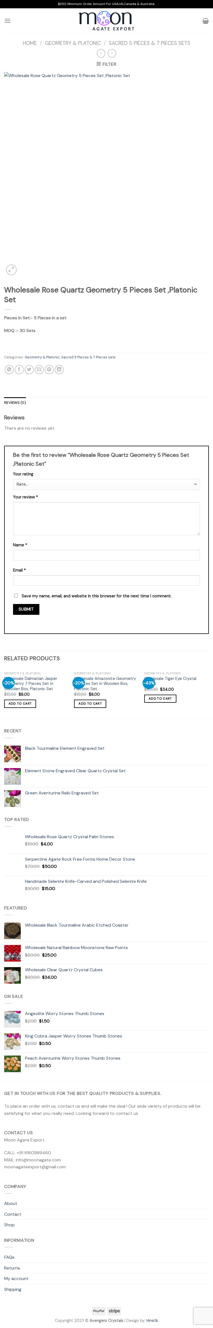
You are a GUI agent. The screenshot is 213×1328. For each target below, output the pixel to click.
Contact (12, 1214)
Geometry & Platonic (73, 43)
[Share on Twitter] (29, 369)
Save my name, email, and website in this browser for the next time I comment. (97, 595)
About (10, 1203)
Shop (9, 1225)
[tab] (15, 402)
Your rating (23, 473)
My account (16, 1278)
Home (30, 43)
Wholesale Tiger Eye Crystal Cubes (170, 681)
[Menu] (7, 20)
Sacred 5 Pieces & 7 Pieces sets (149, 43)
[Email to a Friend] (39, 369)
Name (20, 544)
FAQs (9, 1257)
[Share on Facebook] (19, 369)
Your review (25, 497)
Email (19, 570)
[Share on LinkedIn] (59, 369)
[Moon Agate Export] (106, 20)
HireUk (152, 1320)
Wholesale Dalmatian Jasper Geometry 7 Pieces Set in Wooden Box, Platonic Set (30, 683)
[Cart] (205, 21)
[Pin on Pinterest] (49, 369)
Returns (12, 1268)
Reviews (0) (15, 402)
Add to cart (20, 704)
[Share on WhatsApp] (9, 369)
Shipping (12, 1289)
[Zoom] (11, 269)
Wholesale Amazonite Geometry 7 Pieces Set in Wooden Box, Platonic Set (105, 683)
